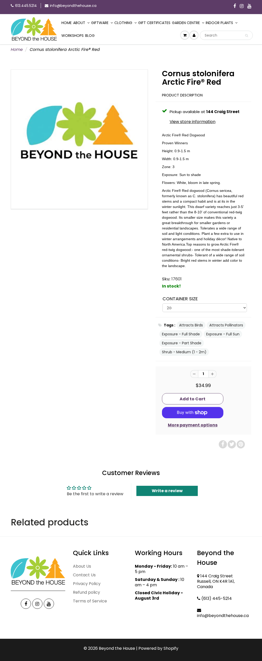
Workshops (72, 35)
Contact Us (84, 575)
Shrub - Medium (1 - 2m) (184, 352)
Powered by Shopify (158, 648)
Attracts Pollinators (226, 325)
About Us (82, 566)
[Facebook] (234, 6)
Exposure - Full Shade (181, 334)
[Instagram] (242, 6)
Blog (90, 35)
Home (66, 22)
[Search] (246, 35)
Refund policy (86, 592)
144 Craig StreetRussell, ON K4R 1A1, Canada (216, 581)
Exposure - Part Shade (181, 343)
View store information (192, 122)
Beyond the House (117, 648)
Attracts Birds (191, 325)
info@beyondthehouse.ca (73, 5)
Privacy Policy (87, 584)
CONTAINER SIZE (180, 299)
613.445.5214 (26, 5)
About (79, 22)
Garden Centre (186, 22)
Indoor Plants (219, 22)
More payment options (192, 425)
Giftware (99, 22)
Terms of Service (90, 601)
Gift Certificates (154, 22)
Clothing (123, 22)
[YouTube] (249, 6)
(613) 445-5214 (216, 598)
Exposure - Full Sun (222, 334)
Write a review (167, 491)
